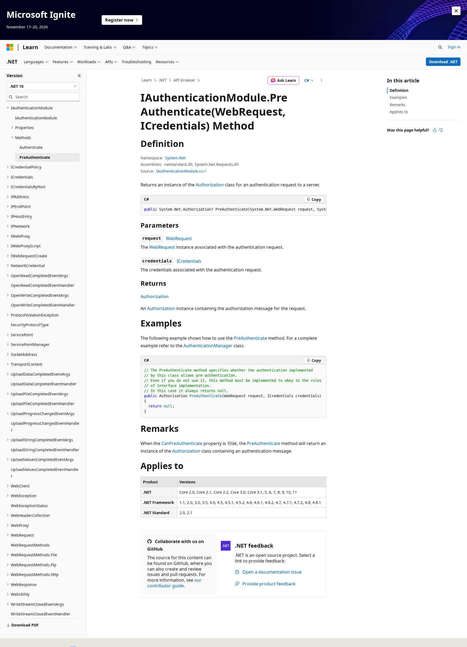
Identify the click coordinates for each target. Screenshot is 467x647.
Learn (147, 80)
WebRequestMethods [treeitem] (30, 545)
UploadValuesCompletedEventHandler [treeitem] (44, 473)
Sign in (454, 46)
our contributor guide (174, 583)
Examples (398, 97)
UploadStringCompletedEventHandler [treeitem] (45, 449)
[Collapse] (79, 75)
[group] (233, 209)
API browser (184, 80)
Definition (399, 90)
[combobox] (43, 86)
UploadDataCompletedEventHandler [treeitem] (43, 383)
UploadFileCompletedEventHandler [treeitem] (42, 403)
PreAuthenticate (250, 338)
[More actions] (321, 80)
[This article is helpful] (434, 130)
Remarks (397, 104)
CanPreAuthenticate (181, 443)
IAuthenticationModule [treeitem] (36, 117)
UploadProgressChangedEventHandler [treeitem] (45, 427)
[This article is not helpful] (441, 130)
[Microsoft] (10, 47)
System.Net (175, 157)
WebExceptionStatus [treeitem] (29, 505)
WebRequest (179, 238)
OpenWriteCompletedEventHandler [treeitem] (43, 305)
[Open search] (440, 47)
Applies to (399, 111)
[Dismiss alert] (456, 10)
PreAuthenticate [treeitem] (34, 157)
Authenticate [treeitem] (31, 147)
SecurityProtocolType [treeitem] (30, 324)
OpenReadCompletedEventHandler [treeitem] (42, 285)
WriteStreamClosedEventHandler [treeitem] (40, 613)
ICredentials (189, 261)
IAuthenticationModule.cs (179, 171)
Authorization (210, 185)
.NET (162, 80)
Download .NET (443, 61)
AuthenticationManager (208, 346)
